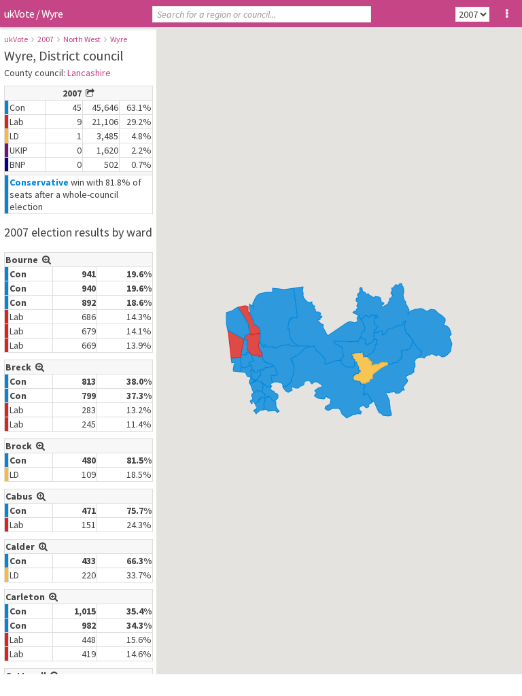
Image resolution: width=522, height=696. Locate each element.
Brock (20, 446)
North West (82, 39)
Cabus (21, 496)
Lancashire (89, 73)
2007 (45, 39)
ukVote (19, 13)
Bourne (23, 260)
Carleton (27, 597)
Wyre (118, 39)
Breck (20, 367)
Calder (22, 546)
